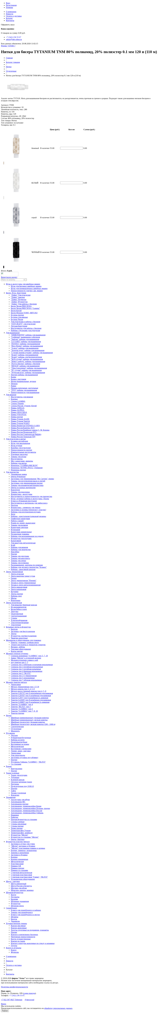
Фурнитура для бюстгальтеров (24, 636)
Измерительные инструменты (23, 452)
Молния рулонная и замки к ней (24, 660)
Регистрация (11, 5)
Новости (9, 14)
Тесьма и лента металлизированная (25, 585)
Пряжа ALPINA (17, 410)
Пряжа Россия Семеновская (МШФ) (26, 434)
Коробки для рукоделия (21, 448)
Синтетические (17, 726)
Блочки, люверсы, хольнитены (24, 850)
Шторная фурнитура (14, 892)
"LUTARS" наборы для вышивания (26, 341)
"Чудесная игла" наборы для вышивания (28, 372)
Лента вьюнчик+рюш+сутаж (23, 576)
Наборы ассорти (18, 740)
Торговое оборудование (21, 649)
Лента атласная (17, 574)
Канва (13, 377)
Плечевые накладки (19, 454)
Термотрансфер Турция (20, 830)
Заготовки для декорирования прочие (27, 483)
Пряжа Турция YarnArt (20, 421)
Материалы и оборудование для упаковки (23, 640)
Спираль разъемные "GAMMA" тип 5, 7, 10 (29, 656)
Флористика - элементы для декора (25, 507)
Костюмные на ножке (20, 744)
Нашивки (15, 815)
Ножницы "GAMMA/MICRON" (24, 465)
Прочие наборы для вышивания (24, 375)
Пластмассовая (17, 864)
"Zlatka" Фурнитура (19, 302)
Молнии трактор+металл (16, 682)
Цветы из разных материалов (23, 488)
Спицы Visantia (17, 403)
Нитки (8, 67)
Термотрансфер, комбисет (22, 833)
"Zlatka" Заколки (18, 297)
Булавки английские (19, 441)
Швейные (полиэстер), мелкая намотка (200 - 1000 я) (33, 724)
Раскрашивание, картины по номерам (27, 565)
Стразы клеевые (17, 822)
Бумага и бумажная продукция (24, 501)
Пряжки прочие (17, 868)
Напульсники (16, 769)
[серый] (4, 234)
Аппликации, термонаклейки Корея (26, 806)
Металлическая (17, 861)
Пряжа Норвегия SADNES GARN (25, 426)
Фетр (13, 514)
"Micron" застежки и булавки (23, 846)
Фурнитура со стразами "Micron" (25, 837)
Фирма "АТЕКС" (8, 46)
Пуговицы (10, 733)
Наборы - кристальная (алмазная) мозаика (28, 516)
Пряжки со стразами (19, 870)
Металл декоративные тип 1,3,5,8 (25, 687)
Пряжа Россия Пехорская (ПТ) (23, 432)
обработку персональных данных (58, 1008)
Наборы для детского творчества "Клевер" (29, 567)
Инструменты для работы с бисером (26, 328)
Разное (9, 766)
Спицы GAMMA (18, 401)
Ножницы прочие (18, 470)
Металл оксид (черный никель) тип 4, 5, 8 (28, 691)
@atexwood (29, 1000)
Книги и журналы (13, 948)
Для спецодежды (18, 755)
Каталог (9, 18)
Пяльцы (14, 384)
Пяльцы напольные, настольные (24, 388)
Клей (13, 545)
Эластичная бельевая (20, 622)
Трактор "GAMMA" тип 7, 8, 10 (24, 711)
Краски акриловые (19, 928)
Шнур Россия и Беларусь (21, 886)
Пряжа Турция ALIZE (20, 419)
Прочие (14, 760)
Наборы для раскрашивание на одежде (27, 536)
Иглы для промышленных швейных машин (29, 288)
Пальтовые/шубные (19, 742)
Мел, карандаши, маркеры (22, 461)
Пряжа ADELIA (17, 408)
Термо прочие (17, 828)
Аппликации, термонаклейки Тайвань (27, 813)
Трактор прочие (17, 713)
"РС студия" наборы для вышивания (26, 370)
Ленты (13, 634)
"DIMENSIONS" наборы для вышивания (28, 335)
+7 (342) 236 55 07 (13, 37)
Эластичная (16, 625)
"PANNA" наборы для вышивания (25, 344)
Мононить (15, 731)
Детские (14, 735)
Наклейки (15, 552)
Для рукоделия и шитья (16, 439)
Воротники (15, 600)
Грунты (14, 946)
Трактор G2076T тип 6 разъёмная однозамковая (31, 696)
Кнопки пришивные (19, 859)
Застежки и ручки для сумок (23, 844)
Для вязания (11, 395)
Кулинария (15, 530)
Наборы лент (16, 596)
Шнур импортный (18, 884)
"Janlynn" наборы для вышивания (25, 339)
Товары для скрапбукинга (22, 912)
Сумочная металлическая (21, 873)
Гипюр (14, 578)
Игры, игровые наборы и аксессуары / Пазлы (30, 499)
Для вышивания (13, 333)
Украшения (10, 797)
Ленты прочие (17, 594)
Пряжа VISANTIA (18, 415)
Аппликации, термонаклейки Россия (26, 811)
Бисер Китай (16, 311)
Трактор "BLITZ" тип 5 (21, 707)
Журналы (15, 952)
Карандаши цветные (19, 527)
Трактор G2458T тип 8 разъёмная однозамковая (31, 700)
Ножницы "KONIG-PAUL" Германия (26, 468)
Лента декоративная (14, 572)
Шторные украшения (20, 901)
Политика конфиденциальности (14, 987)
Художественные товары (16, 923)
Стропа (14, 618)
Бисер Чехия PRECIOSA (21, 306)
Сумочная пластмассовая (21, 875)
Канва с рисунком (18, 379)
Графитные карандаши (20, 519)
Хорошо (5, 1011)
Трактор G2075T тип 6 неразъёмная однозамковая (32, 693)
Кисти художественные (21, 939)
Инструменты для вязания (22, 397)
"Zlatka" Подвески (18, 299)
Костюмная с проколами (21, 749)
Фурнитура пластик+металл (18, 842)
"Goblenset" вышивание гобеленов (25, 337)
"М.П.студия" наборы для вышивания (27, 359)
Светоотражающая (19, 616)
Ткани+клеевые (12, 773)
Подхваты (15, 897)
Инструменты (17, 459)
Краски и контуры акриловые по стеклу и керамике (33, 943)
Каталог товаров (13, 62)
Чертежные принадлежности (23, 937)
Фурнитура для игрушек (21, 538)
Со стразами (16, 764)
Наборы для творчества (21, 549)
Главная (9, 58)
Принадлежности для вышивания (25, 392)
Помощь (9, 7)
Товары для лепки (18, 561)
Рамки (13, 386)
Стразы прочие (17, 826)
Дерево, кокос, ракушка (21, 751)
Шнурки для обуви (19, 888)
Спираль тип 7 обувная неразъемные (26, 680)
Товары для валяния (19, 525)
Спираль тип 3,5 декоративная (24, 676)
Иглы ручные (16, 445)
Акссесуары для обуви (20, 800)
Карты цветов (17, 651)
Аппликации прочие (19, 804)
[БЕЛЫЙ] (4, 199)
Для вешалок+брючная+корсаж (24, 605)
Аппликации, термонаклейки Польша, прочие (30, 808)
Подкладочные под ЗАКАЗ (22, 786)
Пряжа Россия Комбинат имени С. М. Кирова (30, 430)
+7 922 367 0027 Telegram (11, 1000)
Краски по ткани (18, 941)
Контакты (10, 20)
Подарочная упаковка (20, 534)
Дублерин (15, 777)
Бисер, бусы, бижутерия (16, 293)
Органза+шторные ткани (21, 782)
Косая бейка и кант (19, 609)
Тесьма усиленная (18, 793)
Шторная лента (17, 906)
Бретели (14, 629)
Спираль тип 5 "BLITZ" (21, 673)
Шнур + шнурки (13, 881)
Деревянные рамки (19, 474)
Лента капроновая (18, 589)
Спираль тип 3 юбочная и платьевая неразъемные (32, 665)
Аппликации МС (18, 802)
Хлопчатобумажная (19, 620)
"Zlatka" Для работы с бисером (24, 304)
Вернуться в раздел (9, 277)
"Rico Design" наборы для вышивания (27, 346)
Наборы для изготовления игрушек (26, 512)
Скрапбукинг (11, 908)
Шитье (14, 598)
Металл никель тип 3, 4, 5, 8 (23, 689)
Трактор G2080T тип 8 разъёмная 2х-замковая (30, 702)
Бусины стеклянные (19, 317)
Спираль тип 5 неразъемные (23, 678)
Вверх (3, 1004)
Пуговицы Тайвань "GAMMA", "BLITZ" (28, 762)
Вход (8, 3)
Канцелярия (16, 541)
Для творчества (12, 472)
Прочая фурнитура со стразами (24, 819)
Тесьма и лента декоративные (23, 583)
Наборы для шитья (19, 463)
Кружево (14, 592)
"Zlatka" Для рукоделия (20, 295)
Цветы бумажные (18, 476)
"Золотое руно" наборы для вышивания (27, 350)
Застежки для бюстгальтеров (23, 631)
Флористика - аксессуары (21, 494)
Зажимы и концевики (20, 853)
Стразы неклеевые (18, 824)
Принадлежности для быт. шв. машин (27, 291)
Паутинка (15, 784)
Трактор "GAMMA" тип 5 (22, 709)
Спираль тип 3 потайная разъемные (26, 669)
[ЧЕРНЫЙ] (4, 268)
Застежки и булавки (19, 855)
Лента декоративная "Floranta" (23, 580)
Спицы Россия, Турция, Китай (24, 406)
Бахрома (14, 899)
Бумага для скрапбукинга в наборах (26, 910)
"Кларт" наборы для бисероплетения (26, 357)
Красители (15, 490)
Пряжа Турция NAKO (20, 423)
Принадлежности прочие (21, 450)
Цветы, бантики (17, 839)
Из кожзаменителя (18, 607)
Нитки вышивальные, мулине (23, 381)
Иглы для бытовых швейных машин (26, 286)
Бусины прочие (17, 315)
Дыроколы (15, 921)
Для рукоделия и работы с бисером (25, 322)
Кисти (13, 895)
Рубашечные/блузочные (21, 738)
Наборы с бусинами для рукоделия (25, 330)
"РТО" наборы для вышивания (24, 390)
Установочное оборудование (23, 879)
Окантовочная (17, 614)
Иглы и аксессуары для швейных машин (23, 284)
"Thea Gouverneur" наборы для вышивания (29, 368)
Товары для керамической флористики (27, 485)
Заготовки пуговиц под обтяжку (24, 757)
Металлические (17, 746)
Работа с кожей (17, 521)
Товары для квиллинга (20, 558)
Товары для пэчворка (20, 563)
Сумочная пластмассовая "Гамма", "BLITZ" (29, 877)
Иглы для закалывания (20, 443)
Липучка (14, 611)
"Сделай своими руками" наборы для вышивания (32, 353)
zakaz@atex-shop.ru (14, 39)
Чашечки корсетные (19, 638)
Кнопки (14, 857)
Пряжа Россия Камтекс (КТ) (23, 428)
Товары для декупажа (20, 556)
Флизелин (15, 795)
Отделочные (11, 71)
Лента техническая (14, 603)
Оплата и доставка (14, 16)
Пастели (14, 505)
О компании (11, 12)
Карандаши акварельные (21, 532)
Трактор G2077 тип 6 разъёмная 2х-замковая (29, 698)
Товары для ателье (18, 457)
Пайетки (14, 817)
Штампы (14, 917)
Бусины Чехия (17, 319)
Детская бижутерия (19, 326)
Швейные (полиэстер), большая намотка (28, 722)
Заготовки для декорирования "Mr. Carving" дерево (32, 479)
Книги (13, 950)
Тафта (13, 791)
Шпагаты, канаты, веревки (22, 890)
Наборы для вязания (19, 547)
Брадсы (14, 919)
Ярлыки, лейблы (18, 647)
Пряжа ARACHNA (19, 412)
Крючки (14, 399)
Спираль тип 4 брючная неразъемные (26, 671)
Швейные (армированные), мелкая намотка (29, 720)
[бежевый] (4, 164)
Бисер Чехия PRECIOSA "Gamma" (25, 308)
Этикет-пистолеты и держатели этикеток (28, 645)
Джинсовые (16, 684)
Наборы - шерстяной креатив (23, 569)
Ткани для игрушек (19, 775)
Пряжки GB (16, 866)
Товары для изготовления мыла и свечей (28, 481)
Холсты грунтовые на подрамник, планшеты (30, 930)
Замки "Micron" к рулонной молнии (26, 658)
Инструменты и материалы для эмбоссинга (29, 503)
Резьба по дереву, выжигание (23, 523)
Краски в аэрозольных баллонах (24, 934)
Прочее (14, 554)
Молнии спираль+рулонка (17, 653)
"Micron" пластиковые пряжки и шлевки (28, 848)
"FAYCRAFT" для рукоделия (23, 324)
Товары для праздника (20, 492)
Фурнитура (15, 903)
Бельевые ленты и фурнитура (18, 627)
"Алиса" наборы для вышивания (24, 348)
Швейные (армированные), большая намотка (30, 718)
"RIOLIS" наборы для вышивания (25, 366)
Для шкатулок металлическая (23, 543)
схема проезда (29, 993)
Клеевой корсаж (17, 780)
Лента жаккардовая (19, 587)
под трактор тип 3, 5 (19, 662)
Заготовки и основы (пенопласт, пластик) (28, 510)
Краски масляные (18, 926)
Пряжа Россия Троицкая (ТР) (23, 437)
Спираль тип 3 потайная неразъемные (27, 667)
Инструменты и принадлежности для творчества (31, 496)
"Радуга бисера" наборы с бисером (25, 364)
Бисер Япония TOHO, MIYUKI (24, 313)
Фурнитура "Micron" (19, 835)
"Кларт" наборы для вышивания (24, 355)
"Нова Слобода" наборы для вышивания (28, 361)
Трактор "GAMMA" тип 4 (22, 704)
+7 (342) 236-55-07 (17, 995)
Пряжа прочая (17, 417)
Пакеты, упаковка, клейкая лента (25, 642)
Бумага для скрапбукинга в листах (25, 915)
